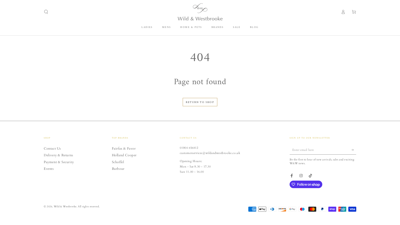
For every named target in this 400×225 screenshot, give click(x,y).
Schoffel (118, 162)
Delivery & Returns (58, 155)
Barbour (118, 168)
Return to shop (200, 102)
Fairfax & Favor (124, 148)
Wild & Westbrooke (65, 206)
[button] (46, 11)
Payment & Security (59, 162)
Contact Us (52, 148)
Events (49, 168)
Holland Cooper (124, 155)
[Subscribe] (353, 149)
